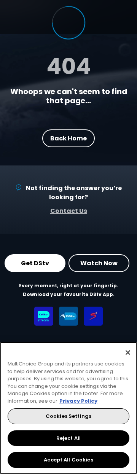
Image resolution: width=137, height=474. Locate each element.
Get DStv (35, 263)
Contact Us (68, 210)
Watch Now (99, 263)
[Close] (127, 352)
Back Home (68, 138)
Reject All (68, 438)
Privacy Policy (78, 401)
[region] (68, 408)
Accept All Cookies (68, 459)
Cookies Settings (68, 416)
